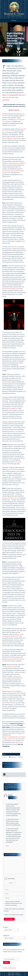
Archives (5, 927)
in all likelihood (13, 408)
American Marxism (10, 702)
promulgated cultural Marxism (13, 138)
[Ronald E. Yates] (14, 9)
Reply (7, 845)
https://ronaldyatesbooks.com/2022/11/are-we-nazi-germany (14, 97)
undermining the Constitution (17, 163)
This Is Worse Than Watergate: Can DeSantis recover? (14, 764)
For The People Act (18, 431)
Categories (6, 935)
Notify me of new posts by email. (14, 914)
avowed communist (11, 666)
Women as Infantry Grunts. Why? (10, 766)
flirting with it (9, 691)
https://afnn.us (16, 742)
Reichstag (7, 382)
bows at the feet (12, 469)
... (8, 775)
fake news (14, 246)
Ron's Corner (16, 763)
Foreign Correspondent (8, 763)
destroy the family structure (11, 498)
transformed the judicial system (11, 288)
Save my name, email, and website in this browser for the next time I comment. (13, 903)
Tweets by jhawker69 (9, 968)
